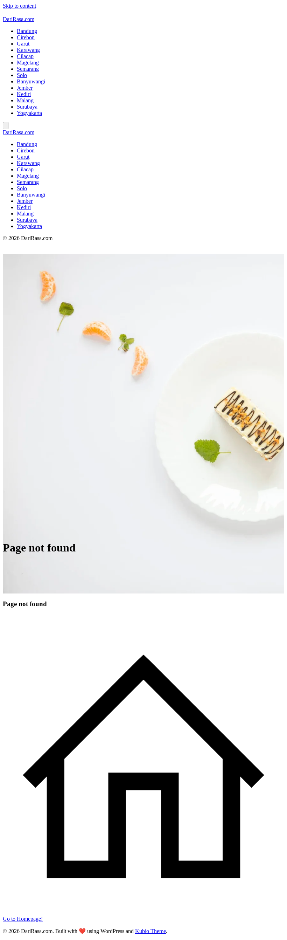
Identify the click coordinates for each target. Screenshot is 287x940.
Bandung (27, 31)
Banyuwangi (31, 81)
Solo (22, 75)
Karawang (28, 50)
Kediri (24, 94)
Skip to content (19, 6)
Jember (25, 88)
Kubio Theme (150, 931)
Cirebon (26, 37)
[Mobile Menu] (5, 125)
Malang (25, 100)
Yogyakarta (29, 113)
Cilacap (25, 56)
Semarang (28, 69)
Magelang (28, 63)
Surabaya (27, 107)
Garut (23, 44)
